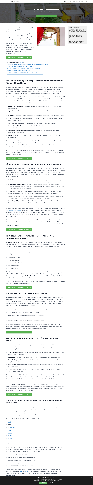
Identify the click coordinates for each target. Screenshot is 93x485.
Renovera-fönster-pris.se (13, 2)
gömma (21, 62)
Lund (9, 422)
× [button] (91, 477)
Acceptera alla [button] (43, 482)
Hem (65, 1)
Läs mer (58, 480)
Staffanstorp (11, 427)
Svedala (10, 433)
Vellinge (10, 435)
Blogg (82, 1)
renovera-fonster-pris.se (14, 210)
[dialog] (46, 480)
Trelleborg (10, 430)
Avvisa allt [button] (51, 482)
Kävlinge (10, 441)
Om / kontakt (76, 1)
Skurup (10, 438)
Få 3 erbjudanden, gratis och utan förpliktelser (46, 16)
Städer (69, 1)
